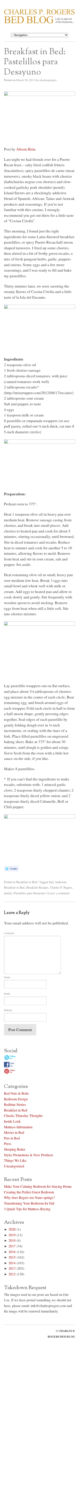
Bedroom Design (16, 1098)
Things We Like (15, 1159)
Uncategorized (14, 1165)
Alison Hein (25, 149)
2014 (12, 1262)
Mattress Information (18, 1126)
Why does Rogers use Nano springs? (29, 1196)
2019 (12, 1234)
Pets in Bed (12, 1137)
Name (7, 977)
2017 (12, 1245)
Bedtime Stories (15, 1103)
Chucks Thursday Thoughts (23, 1115)
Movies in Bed (14, 1131)
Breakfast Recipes (37, 887)
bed (51, 882)
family (8, 893)
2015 (12, 1256)
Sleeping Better (14, 1148)
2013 (12, 1267)
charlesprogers (48, 80)
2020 (12, 1228)
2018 (12, 1239)
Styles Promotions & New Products (28, 1154)
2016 (12, 1250)
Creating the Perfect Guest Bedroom (29, 1191)
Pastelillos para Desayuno (29, 893)
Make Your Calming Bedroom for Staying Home (38, 1185)
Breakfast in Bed (26, 882)
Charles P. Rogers (61, 887)
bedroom (60, 882)
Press (7, 1143)
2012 (12, 1273)
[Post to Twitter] (11, 869)
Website (8, 1010)
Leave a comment (59, 893)
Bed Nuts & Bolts (16, 1092)
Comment (9, 933)
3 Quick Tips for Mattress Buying (27, 1208)
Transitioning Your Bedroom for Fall (29, 1202)
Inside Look (12, 1120)
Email (7, 993)
